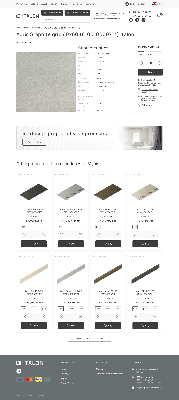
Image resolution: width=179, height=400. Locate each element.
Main (18, 28)
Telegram (137, 20)
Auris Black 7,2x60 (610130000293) (145, 292)
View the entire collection (89, 338)
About (44, 4)
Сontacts (90, 4)
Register (141, 4)
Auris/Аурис (36, 28)
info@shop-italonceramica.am (108, 18)
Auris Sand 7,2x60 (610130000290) (34, 292)
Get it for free (35, 142)
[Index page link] (27, 16)
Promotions (21, 4)
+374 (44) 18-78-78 (141, 12)
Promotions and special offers (109, 373)
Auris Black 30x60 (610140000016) (34, 211)
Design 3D (77, 4)
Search (87, 19)
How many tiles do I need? (150, 90)
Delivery (54, 4)
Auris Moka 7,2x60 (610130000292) (108, 292)
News (63, 369)
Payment (65, 4)
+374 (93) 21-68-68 (141, 15)
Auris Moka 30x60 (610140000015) (108, 211)
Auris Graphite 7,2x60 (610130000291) (71, 292)
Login (132, 4)
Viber (144, 20)
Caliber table (147, 105)
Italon (26, 28)
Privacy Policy (67, 383)
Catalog (34, 4)
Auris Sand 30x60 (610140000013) (145, 211)
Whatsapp (131, 20)
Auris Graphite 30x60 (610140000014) (71, 211)
